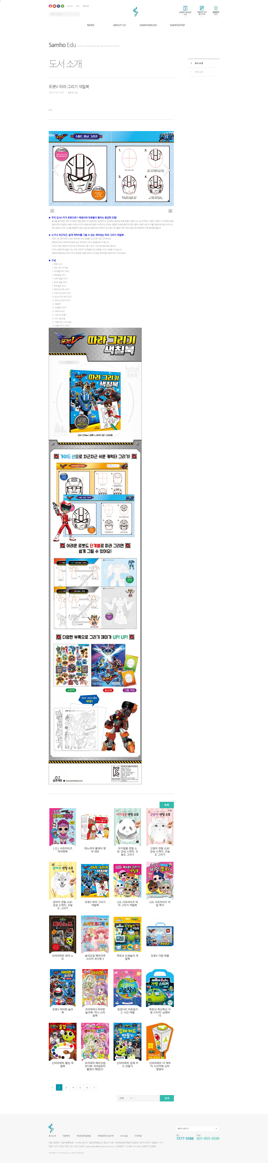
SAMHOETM (177, 25)
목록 (166, 805)
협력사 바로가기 (183, 1129)
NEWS (90, 25)
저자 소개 (199, 72)
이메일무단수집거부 (106, 1136)
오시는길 (123, 1136)
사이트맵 (137, 1136)
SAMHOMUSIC (148, 25)
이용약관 (66, 1136)
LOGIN (70, 6)
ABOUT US (119, 25)
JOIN (77, 6)
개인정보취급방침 (83, 1136)
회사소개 (52, 1136)
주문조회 (86, 6)
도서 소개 (199, 63)
